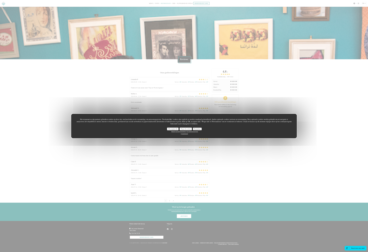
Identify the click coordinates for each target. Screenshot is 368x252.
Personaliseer (197, 129)
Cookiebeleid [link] (184, 134)
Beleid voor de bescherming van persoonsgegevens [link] (184, 131)
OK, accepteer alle (172, 129)
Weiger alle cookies (186, 129)
